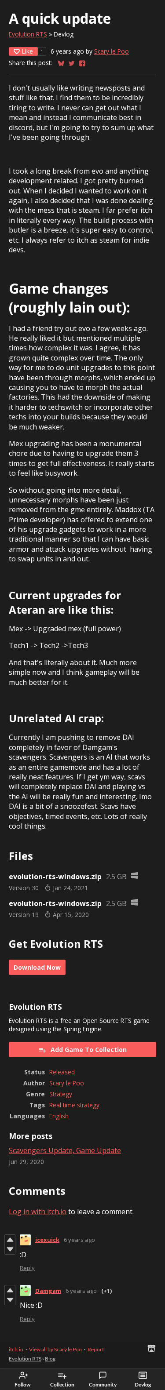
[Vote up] (10, 1239)
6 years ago (79, 1240)
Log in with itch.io (37, 1211)
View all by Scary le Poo (55, 1349)
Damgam (48, 1291)
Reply (27, 1268)
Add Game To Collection (89, 1049)
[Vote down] (10, 1249)
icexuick (47, 1240)
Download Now (37, 967)
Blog (50, 1358)
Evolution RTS (28, 34)
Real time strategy (74, 1105)
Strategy (60, 1094)
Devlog (143, 1384)
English (59, 1116)
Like (27, 51)
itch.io (16, 1349)
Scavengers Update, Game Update (65, 1150)
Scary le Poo (111, 51)
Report (96, 1349)
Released (62, 1072)
